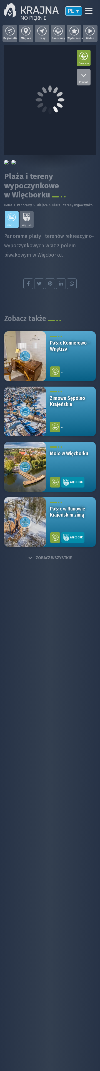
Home (8, 205)
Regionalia (9, 38)
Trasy (42, 38)
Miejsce (42, 205)
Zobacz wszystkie (53, 558)
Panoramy (58, 38)
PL (71, 10)
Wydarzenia (74, 38)
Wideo (90, 38)
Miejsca (26, 38)
